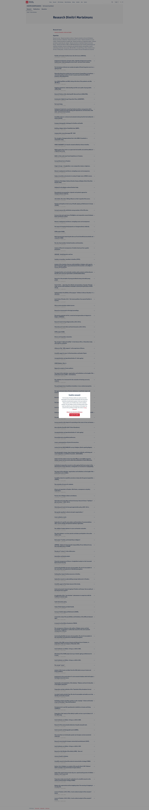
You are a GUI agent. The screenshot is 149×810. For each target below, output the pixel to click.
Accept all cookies (74, 414)
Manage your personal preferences (74, 412)
